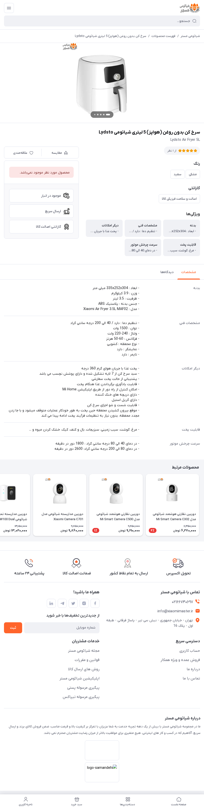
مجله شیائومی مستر (84, 650)
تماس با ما (191, 678)
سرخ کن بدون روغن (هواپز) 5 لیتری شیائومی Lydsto (110, 36)
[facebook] (95, 603)
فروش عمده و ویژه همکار (180, 659)
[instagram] (84, 603)
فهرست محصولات (163, 36)
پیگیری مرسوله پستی (83, 687)
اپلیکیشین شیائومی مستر (79, 678)
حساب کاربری (189, 650)
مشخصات (188, 272)
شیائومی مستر (190, 36)
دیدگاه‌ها (166, 272)
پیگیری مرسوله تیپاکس (81, 696)
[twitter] (73, 603)
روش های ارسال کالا (84, 669)
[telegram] (62, 603)
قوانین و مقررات (87, 659)
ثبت (13, 628)
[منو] (9, 8)
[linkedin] (51, 603)
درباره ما (193, 669)
